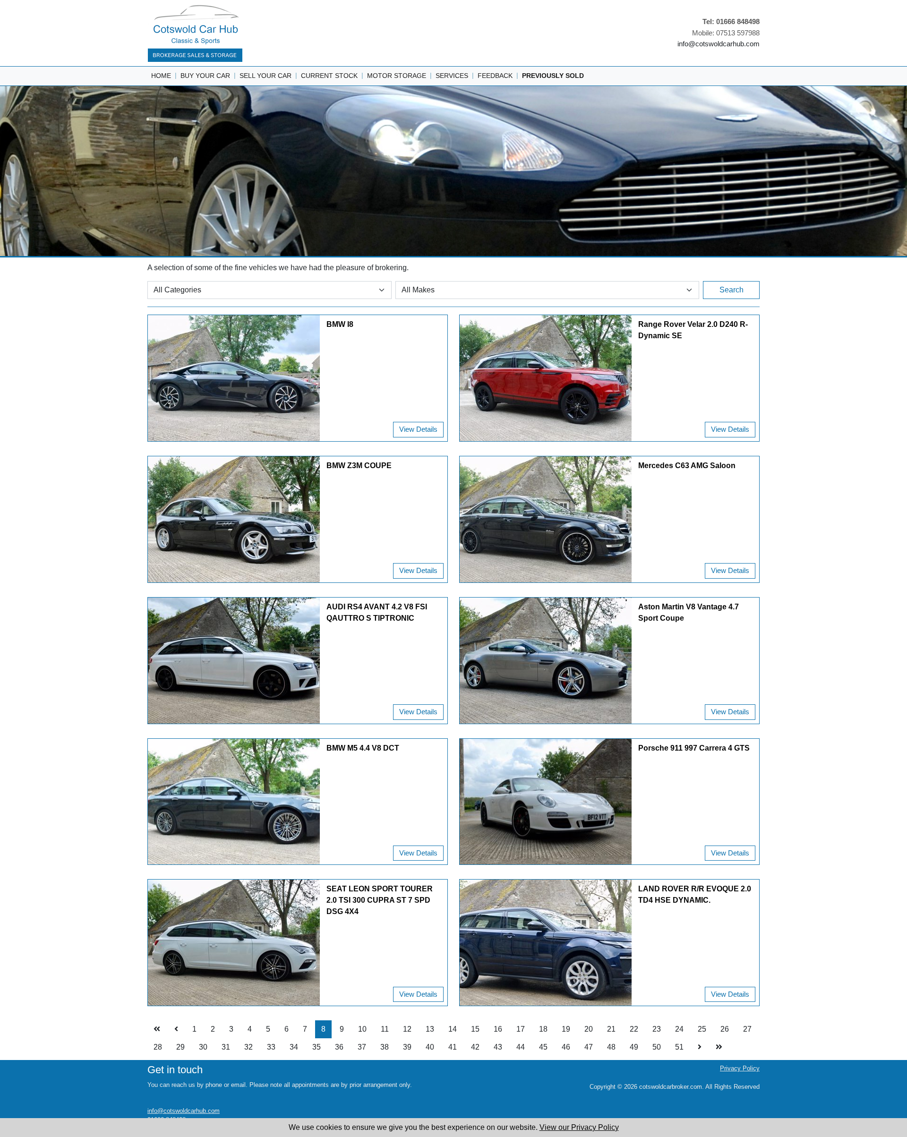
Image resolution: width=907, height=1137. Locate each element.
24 (679, 1029)
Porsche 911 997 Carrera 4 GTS (694, 748)
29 (180, 1047)
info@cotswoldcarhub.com (718, 44)
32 (248, 1047)
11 (385, 1029)
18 (543, 1029)
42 (475, 1047)
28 (158, 1047)
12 (407, 1029)
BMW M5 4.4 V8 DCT (362, 748)
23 (656, 1029)
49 (634, 1047)
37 (362, 1047)
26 (724, 1029)
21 (611, 1029)
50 (656, 1047)
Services (452, 75)
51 (679, 1047)
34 (294, 1047)
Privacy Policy (740, 1068)
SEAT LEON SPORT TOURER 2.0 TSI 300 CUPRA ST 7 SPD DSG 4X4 (379, 900)
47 (588, 1047)
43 (498, 1047)
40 (430, 1047)
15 (475, 1029)
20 (588, 1029)
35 (316, 1047)
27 (747, 1029)
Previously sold (553, 75)
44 (520, 1047)
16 (498, 1029)
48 (611, 1047)
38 (384, 1047)
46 (566, 1047)
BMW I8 (339, 324)
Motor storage (396, 75)
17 (520, 1029)
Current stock (329, 75)
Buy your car (205, 75)
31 (226, 1047)
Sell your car (265, 75)
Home (161, 75)
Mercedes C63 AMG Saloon (687, 466)
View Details (418, 429)
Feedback (495, 75)
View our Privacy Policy (579, 1127)
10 (362, 1029)
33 (271, 1047)
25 (702, 1029)
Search (731, 290)
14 (452, 1029)
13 (430, 1029)
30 (203, 1047)
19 (566, 1029)
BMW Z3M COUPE (359, 466)
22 (634, 1029)
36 (339, 1047)
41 (452, 1047)
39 (407, 1047)
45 (543, 1047)
